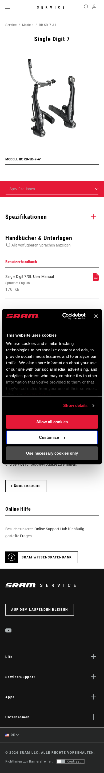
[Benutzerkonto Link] (94, 8)
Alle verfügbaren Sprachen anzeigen (41, 245)
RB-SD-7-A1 (48, 25)
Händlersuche (26, 486)
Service (52, 7)
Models (28, 25)
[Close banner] (96, 316)
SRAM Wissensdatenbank (47, 557)
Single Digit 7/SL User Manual (29, 283)
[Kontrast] (61, 761)
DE (12, 735)
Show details (75, 405)
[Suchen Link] (86, 8)
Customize (49, 437)
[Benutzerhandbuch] (96, 280)
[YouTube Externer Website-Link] (8, 631)
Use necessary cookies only (52, 453)
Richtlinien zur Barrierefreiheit (29, 761)
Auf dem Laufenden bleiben (39, 610)
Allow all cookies (52, 421)
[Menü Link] (7, 8)
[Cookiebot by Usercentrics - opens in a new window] (64, 316)
